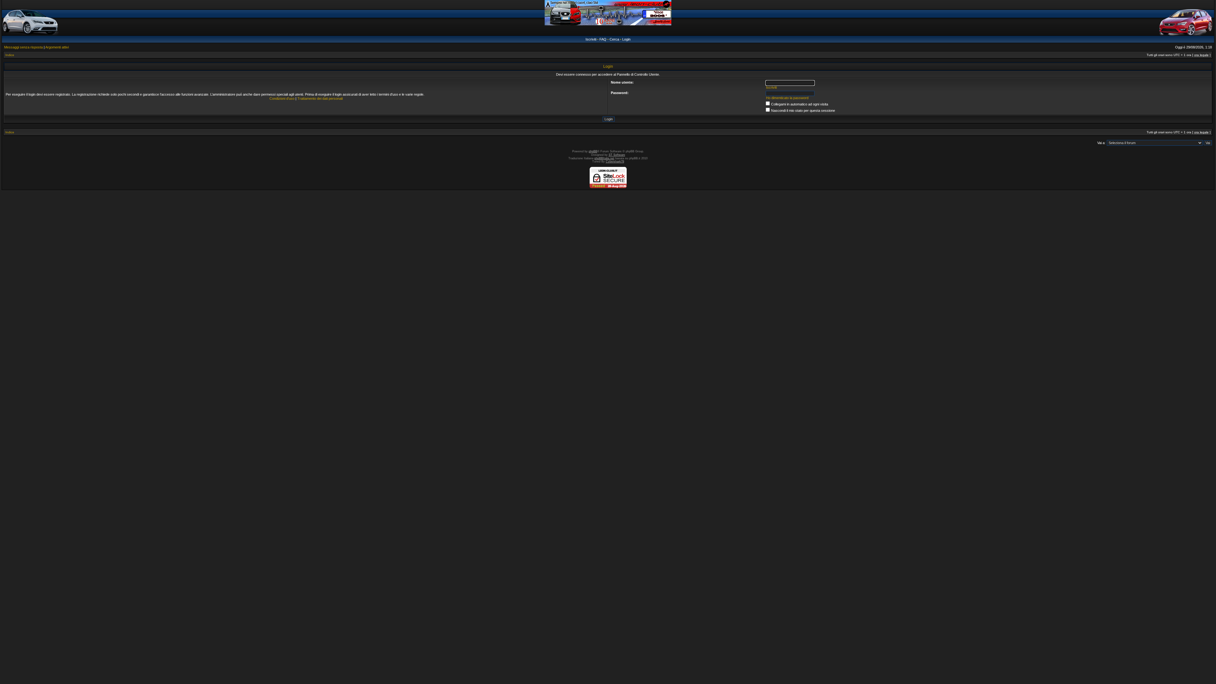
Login (626, 39)
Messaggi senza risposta (23, 47)
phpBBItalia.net (604, 158)
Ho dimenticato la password (787, 98)
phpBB (593, 151)
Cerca (614, 39)
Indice (9, 55)
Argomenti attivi (57, 47)
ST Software (617, 154)
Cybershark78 (615, 161)
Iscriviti (591, 39)
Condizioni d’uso (281, 98)
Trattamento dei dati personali (320, 98)
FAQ (602, 39)
